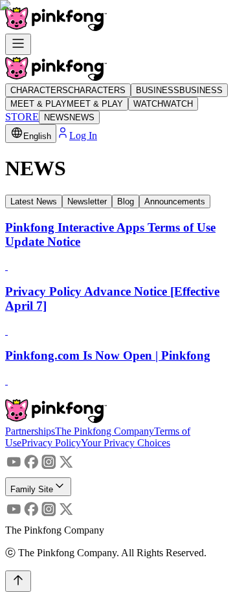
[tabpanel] (116, 304)
